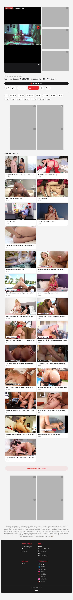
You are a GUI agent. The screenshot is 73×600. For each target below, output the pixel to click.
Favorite (23, 88)
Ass (13, 99)
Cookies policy (42, 555)
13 (8, 88)
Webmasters (25, 549)
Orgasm (45, 95)
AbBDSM (43, 574)
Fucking (53, 95)
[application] (22, 35)
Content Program (27, 546)
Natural (26, 99)
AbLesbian (44, 579)
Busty (60, 95)
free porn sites (46, 536)
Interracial (30, 95)
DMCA (40, 546)
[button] (22, 34)
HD (6, 95)
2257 (39, 553)
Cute (7, 99)
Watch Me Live (37, 83)
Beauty (19, 99)
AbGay (43, 566)
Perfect (34, 99)
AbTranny (43, 569)
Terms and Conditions (44, 549)
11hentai (43, 581)
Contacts (24, 564)
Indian (38, 95)
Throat (41, 99)
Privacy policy (42, 551)
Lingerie (21, 95)
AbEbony (43, 576)
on (15, 8)
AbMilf (43, 571)
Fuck (48, 99)
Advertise (25, 551)
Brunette (13, 95)
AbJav (43, 564)
